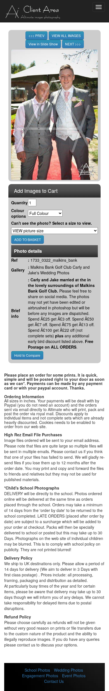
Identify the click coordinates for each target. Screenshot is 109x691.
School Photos (37, 670)
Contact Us (54, 681)
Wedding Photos (68, 670)
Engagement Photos (40, 675)
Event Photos (74, 675)
